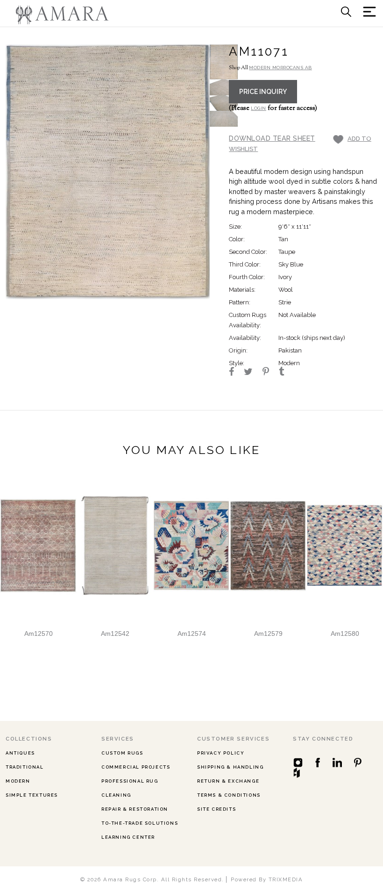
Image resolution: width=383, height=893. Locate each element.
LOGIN (258, 108)
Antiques (20, 753)
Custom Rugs (122, 753)
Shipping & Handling (230, 767)
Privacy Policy (220, 753)
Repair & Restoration (134, 809)
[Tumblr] (285, 372)
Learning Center (128, 837)
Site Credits (216, 809)
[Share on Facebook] (235, 372)
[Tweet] (252, 372)
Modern (18, 781)
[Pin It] (269, 372)
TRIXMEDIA (286, 879)
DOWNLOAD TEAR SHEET (272, 138)
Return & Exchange (228, 781)
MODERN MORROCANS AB (280, 67)
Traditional (25, 767)
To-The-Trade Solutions (139, 823)
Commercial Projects (135, 767)
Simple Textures (32, 795)
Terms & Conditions (229, 795)
